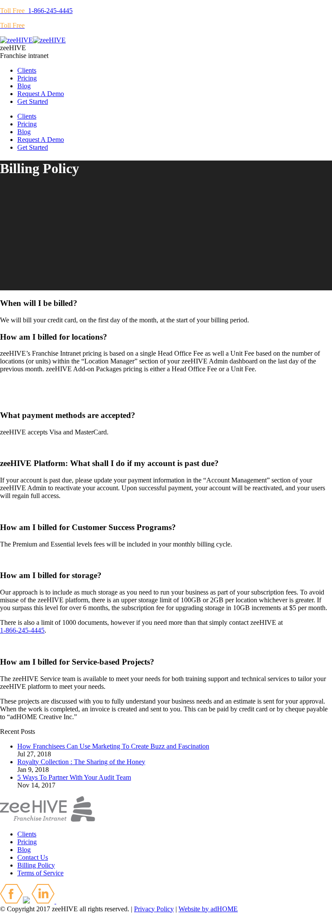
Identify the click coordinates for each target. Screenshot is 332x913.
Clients (26, 834)
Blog (24, 849)
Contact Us (32, 857)
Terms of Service (40, 873)
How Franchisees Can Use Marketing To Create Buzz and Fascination (113, 746)
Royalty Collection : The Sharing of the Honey (81, 761)
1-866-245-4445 (36, 10)
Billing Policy (36, 865)
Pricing (27, 841)
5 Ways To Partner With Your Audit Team (74, 777)
